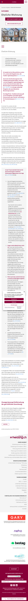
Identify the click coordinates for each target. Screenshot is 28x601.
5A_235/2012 (5, 164)
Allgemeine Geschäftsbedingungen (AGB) (11, 588)
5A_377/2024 (9, 175)
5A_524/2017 (11, 196)
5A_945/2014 (13, 164)
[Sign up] (26, 582)
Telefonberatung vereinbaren (15, 598)
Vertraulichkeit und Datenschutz (18, 506)
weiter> (5, 424)
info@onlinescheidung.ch (14, 573)
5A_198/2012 (7, 87)
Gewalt (13, 390)
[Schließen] (24, 291)
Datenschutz (22, 588)
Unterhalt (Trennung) (21, 485)
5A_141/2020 (20, 75)
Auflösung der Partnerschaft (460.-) (18, 455)
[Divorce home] (14, 2)
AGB (25, 504)
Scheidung (24, 465)
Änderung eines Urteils (21, 473)
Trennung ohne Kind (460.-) (20, 448)
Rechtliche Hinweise (19, 307)
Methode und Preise (21, 502)
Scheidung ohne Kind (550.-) (19, 444)
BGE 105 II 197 (19, 99)
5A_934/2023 (19, 193)
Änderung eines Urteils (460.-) (19, 453)
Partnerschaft (23, 469)
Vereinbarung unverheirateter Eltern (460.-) (15, 457)
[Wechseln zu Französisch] (2, 2)
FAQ (25, 492)
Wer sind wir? (23, 498)
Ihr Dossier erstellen (14, 23)
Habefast (14, 593)
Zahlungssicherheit (8, 589)
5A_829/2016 (5, 367)
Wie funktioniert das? (14, 19)
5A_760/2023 (13, 195)
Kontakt (24, 508)
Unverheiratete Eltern (21, 471)
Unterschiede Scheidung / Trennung (17, 463)
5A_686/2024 (9, 420)
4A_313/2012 (21, 382)
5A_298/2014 (5, 394)
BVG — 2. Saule (23, 481)
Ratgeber (8, 7)
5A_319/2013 (19, 228)
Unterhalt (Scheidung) (21, 483)
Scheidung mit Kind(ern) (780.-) (19, 446)
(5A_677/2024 (11, 339)
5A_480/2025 (18, 123)
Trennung (24, 467)
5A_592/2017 (11, 228)
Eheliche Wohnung (16, 7)
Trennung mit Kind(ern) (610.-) (19, 450)
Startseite (3, 7)
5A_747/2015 (16, 321)
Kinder (25, 479)
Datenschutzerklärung (9, 307)
